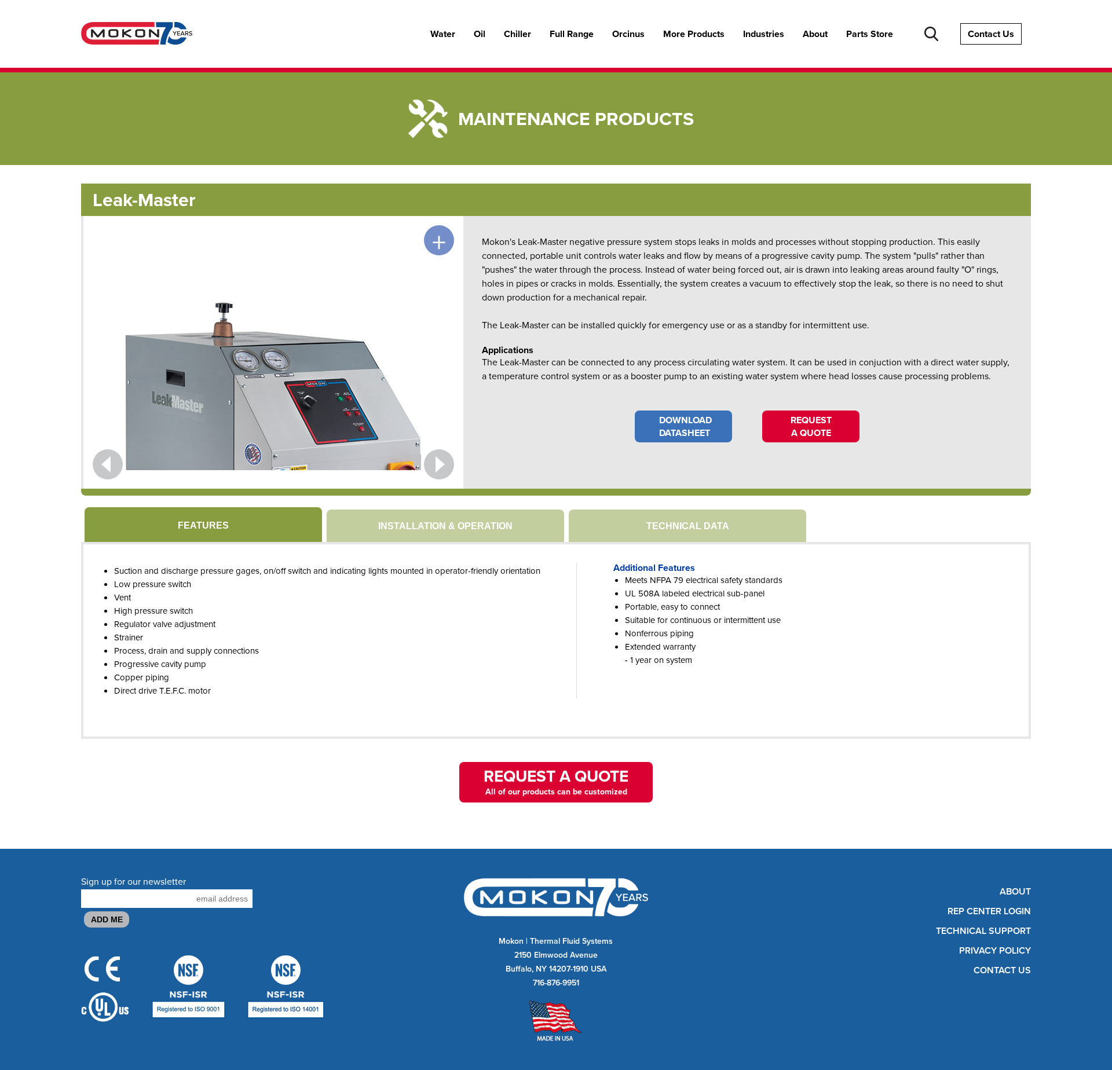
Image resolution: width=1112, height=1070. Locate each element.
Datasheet (685, 426)
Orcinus (628, 34)
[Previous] (108, 464)
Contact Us (991, 34)
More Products (694, 34)
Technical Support (983, 931)
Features (203, 525)
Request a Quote (811, 426)
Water (442, 34)
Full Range (572, 34)
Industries (763, 34)
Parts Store (869, 34)
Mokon (511, 941)
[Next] (439, 464)
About (815, 34)
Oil (479, 34)
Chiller (517, 34)
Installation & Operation (445, 526)
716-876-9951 (556, 982)
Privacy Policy (995, 950)
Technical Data (687, 526)
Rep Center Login (989, 911)
